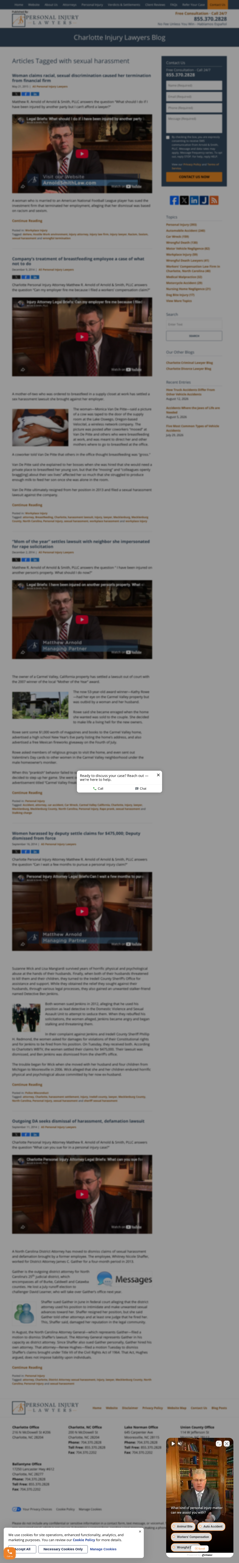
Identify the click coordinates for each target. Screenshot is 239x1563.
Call (100, 788)
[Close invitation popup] (158, 775)
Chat (143, 788)
